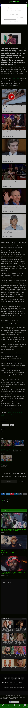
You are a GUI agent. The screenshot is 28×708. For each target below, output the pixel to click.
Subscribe (20, 17)
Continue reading (14, 21)
